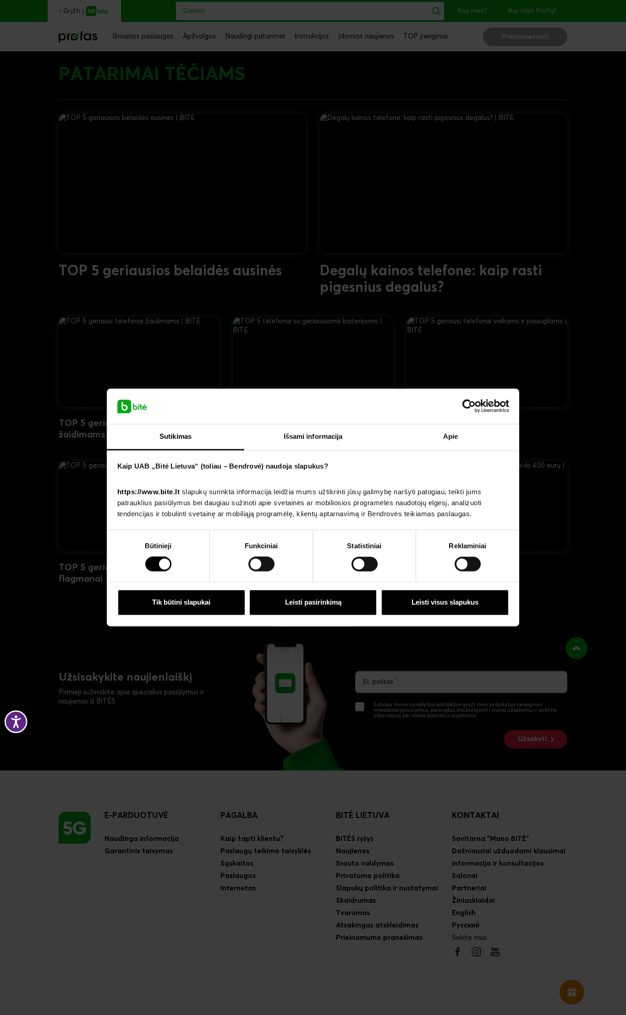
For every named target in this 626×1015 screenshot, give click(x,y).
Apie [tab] (450, 436)
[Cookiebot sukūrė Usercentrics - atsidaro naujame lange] (469, 406)
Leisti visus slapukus (445, 602)
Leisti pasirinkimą (313, 602)
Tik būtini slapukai (181, 602)
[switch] (261, 564)
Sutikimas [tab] (175, 436)
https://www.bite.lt (148, 492)
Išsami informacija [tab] (313, 436)
